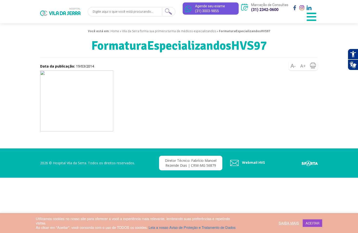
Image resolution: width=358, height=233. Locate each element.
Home (115, 31)
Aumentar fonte (303, 65)
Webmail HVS (253, 162)
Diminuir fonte (293, 65)
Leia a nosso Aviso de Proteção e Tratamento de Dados (192, 227)
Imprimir (313, 65)
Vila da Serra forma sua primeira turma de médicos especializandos (169, 31)
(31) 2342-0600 (264, 9)
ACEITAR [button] (312, 223)
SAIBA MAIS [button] (289, 223)
